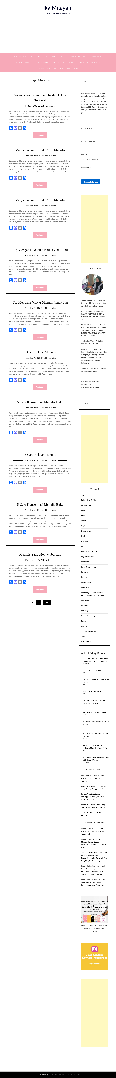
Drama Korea (43, 69)
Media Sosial (86, 582)
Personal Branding (88, 616)
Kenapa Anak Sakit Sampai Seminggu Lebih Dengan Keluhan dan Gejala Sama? (93, 796)
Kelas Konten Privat (88, 567)
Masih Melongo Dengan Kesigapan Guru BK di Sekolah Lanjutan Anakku (94, 778)
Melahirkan (85, 587)
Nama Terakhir (88, 142)
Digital (83, 526)
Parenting (35, 56)
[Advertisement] (58, 36)
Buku (76, 69)
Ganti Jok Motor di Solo (92, 670)
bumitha (52, 106)
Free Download (62, 69)
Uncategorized (86, 641)
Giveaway (85, 541)
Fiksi (83, 536)
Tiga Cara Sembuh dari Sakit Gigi (95, 691)
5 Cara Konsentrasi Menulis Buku (40, 402)
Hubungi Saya (19, 56)
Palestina (84, 606)
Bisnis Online (50, 56)
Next (46, 602)
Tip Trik (84, 636)
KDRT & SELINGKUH (89, 551)
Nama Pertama (87, 129)
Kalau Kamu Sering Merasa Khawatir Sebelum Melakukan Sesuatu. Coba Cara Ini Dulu (92, 871)
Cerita (83, 521)
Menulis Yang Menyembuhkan (40, 554)
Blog (62, 56)
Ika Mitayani (58, 8)
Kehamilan (43, 62)
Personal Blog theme (73, 1075)
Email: (84, 155)
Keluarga (96, 56)
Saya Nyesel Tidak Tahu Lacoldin (95, 712)
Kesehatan (85, 577)
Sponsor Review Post (90, 62)
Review (72, 62)
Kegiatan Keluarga (25, 62)
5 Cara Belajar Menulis (40, 352)
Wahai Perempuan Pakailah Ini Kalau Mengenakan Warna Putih (92, 831)
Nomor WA (86, 168)
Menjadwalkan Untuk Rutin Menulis (40, 150)
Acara (83, 495)
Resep (83, 621)
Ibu (82, 546)
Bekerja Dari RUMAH (78, 56)
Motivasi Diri (59, 62)
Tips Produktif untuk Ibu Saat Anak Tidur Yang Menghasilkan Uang (94, 858)
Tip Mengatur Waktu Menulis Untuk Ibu (40, 250)
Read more (40, 135)
